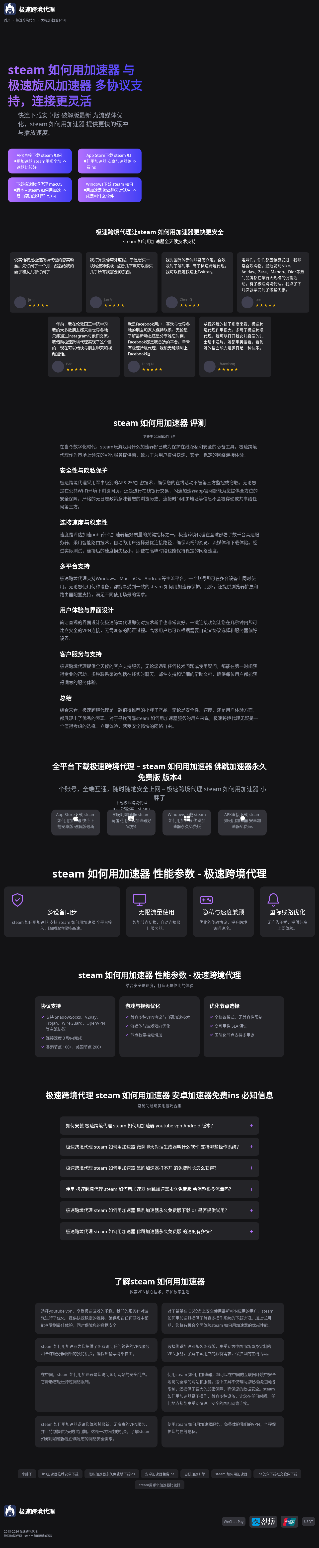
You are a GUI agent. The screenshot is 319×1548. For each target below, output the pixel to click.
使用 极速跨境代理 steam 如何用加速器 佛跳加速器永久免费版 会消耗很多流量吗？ (149, 1189)
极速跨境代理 (25, 20)
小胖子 (27, 1474)
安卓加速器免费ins (159, 1474)
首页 (7, 20)
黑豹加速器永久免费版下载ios (111, 1474)
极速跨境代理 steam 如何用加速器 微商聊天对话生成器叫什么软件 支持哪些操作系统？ (153, 1147)
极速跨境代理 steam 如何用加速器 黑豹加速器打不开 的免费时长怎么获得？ (142, 1168)
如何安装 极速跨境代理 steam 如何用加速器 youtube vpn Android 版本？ (140, 1126)
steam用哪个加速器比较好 (159, 1485)
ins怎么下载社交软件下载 (277, 1474)
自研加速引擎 (194, 1474)
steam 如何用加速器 (231, 1474)
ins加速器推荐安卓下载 (60, 1474)
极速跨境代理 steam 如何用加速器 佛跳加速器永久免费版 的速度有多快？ (140, 1231)
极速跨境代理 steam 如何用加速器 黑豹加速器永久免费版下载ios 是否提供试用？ (147, 1210)
